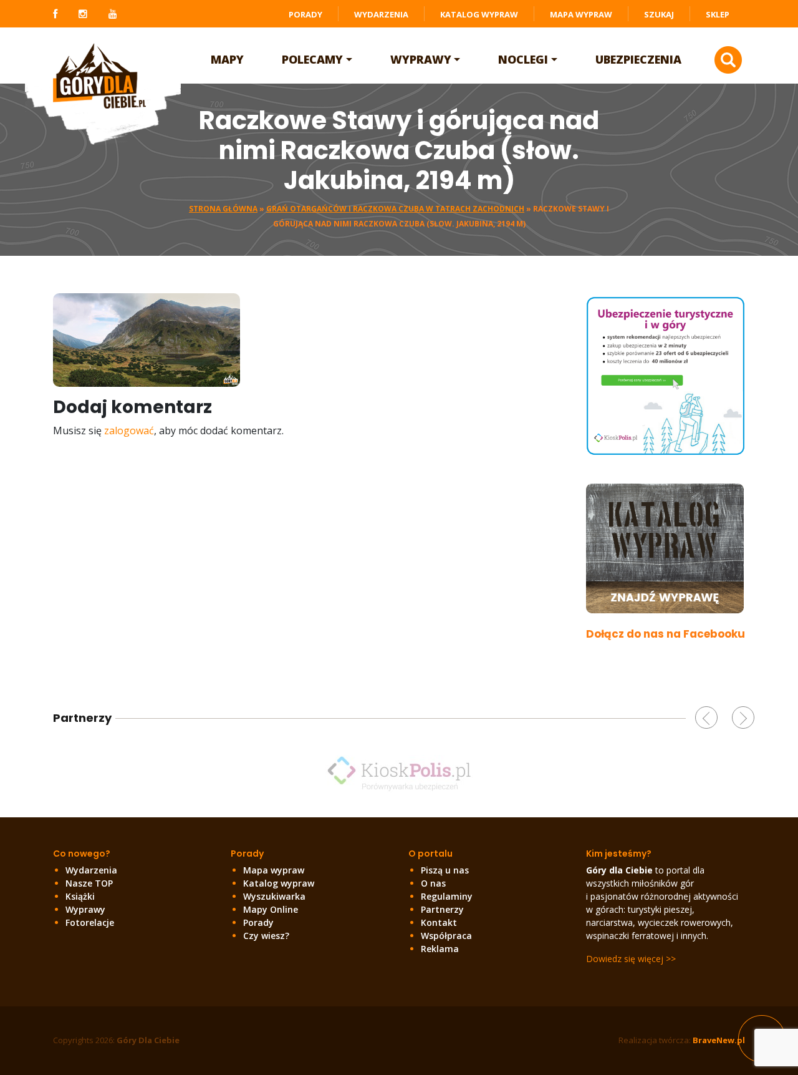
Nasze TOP (89, 883)
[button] (706, 717)
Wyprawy (420, 59)
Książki (80, 896)
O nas (433, 883)
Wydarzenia (381, 14)
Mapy (227, 59)
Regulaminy (447, 896)
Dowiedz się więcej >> (631, 959)
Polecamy (312, 59)
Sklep (717, 14)
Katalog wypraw (479, 14)
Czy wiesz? (266, 935)
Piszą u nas (445, 870)
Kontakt (439, 922)
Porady (305, 14)
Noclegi (523, 59)
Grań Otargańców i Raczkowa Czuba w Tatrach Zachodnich (395, 208)
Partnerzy (442, 909)
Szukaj (659, 14)
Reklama (440, 949)
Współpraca (446, 935)
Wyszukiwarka (274, 896)
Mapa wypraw (581, 14)
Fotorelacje (89, 922)
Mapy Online (270, 909)
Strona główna (223, 208)
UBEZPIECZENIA (638, 59)
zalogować (129, 430)
